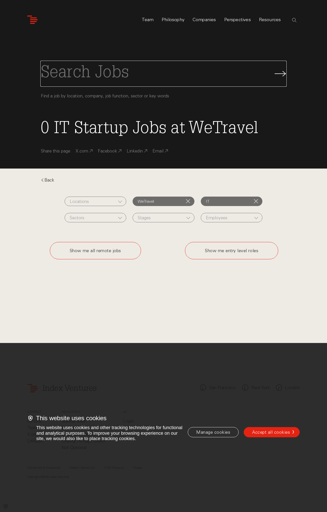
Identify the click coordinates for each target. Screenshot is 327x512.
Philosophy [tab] (173, 19)
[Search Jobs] (163, 73)
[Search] (294, 20)
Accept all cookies (271, 432)
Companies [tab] (204, 19)
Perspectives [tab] (237, 19)
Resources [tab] (270, 19)
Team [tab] (148, 19)
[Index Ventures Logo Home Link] (32, 20)
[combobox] (95, 201)
